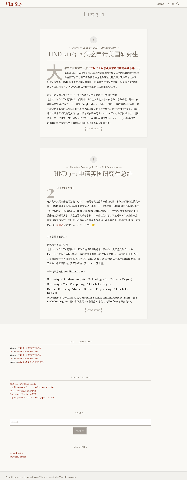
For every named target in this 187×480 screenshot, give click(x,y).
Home (160, 3)
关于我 (170, 3)
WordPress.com (67, 477)
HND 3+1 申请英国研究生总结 (93, 173)
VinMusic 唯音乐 (16, 453)
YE (11, 352)
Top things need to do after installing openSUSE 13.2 (32, 387)
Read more (93, 128)
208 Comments (109, 167)
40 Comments (108, 47)
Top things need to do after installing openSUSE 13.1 (32, 398)
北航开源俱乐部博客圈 (18, 457)
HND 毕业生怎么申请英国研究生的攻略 (112, 68)
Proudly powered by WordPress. (22, 477)
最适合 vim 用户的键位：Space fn (23, 384)
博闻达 (59, 224)
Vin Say (13, 3)
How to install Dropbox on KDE (23, 394)
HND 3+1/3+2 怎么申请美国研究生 (93, 54)
